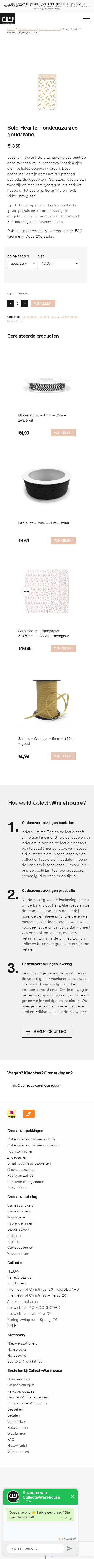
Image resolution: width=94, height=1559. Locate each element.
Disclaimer (16, 1433)
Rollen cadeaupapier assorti (31, 1139)
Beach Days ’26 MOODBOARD (33, 1307)
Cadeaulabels (19, 1211)
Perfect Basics (15, 321)
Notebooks (16, 1355)
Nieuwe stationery (22, 1343)
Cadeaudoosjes (20, 1169)
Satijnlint (14, 1235)
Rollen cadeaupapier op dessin (33, 1145)
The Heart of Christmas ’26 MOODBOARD (43, 1289)
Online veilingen (20, 1385)
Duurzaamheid (19, 1379)
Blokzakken (16, 1187)
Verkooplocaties (21, 1391)
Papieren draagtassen (25, 1181)
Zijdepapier (16, 1157)
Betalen (13, 1415)
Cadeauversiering (22, 1197)
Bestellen (15, 1409)
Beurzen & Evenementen (27, 1397)
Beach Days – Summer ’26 (30, 1313)
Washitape (16, 1217)
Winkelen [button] (63, 433)
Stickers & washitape (25, 1361)
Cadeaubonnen (20, 1247)
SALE (11, 1325)
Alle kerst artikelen (22, 1301)
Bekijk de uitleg (50, 1031)
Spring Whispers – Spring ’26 (32, 1320)
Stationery (16, 1335)
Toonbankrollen (20, 1151)
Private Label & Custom (27, 1403)
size (41, 256)
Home (11, 29)
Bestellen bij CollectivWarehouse (34, 1371)
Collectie (44, 317)
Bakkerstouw (18, 1229)
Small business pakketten (29, 1163)
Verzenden (16, 1421)
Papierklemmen (20, 1223)
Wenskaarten (18, 1253)
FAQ (11, 1439)
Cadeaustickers (20, 1205)
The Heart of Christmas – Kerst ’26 (36, 1295)
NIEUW (54, 317)
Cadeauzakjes (27, 29)
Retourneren (17, 1427)
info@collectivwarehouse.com (36, 1085)
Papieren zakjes (49, 29)
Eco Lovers (16, 1283)
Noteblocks (17, 1349)
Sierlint (13, 1241)
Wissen (44, 270)
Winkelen (43, 303)
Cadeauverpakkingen (25, 1131)
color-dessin (18, 256)
